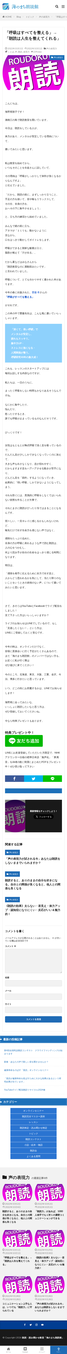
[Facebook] (14, 778)
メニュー (42, 1352)
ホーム (8, 1352)
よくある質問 (33, 1156)
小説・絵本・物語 (33, 1144)
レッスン (33, 1122)
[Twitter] (33, 778)
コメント (10, 946)
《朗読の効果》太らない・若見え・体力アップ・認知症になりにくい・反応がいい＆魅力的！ (32, 910)
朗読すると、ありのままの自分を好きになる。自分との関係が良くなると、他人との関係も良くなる (32, 884)
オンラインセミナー (33, 1110)
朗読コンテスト (33, 1139)
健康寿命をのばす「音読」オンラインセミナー (26, 1070)
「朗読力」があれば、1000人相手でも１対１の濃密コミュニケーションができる (49, 1215)
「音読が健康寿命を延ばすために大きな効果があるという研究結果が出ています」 (32, 1080)
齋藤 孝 (36, 292)
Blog (19, 16)
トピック (30, 16)
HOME (8, 16)
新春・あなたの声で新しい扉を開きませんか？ (26, 1061)
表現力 (26, 51)
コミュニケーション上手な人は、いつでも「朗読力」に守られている (17, 1307)
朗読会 (33, 1150)
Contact (25, 1352)
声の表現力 (44, 16)
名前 (7, 977)
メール (8, 991)
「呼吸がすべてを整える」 (19, 296)
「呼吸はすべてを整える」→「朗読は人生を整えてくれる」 (17, 1261)
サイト (8, 1004)
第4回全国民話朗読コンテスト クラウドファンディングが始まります (33, 1052)
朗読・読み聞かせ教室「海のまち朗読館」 (43, 1337)
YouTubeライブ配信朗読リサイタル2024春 (24, 1089)
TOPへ (58, 1352)
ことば (11, 51)
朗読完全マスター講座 (33, 1116)
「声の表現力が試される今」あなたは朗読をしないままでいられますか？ (32, 860)
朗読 (20, 51)
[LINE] (52, 778)
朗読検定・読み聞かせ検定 (33, 1127)
